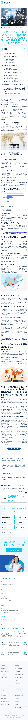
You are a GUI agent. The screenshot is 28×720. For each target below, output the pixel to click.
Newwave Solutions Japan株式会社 (12, 93)
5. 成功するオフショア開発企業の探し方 (12, 84)
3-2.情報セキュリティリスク (10, 69)
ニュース (4, 527)
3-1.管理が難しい (8, 68)
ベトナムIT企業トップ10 (8, 473)
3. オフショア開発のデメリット (10, 65)
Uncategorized (6, 517)
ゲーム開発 (5, 522)
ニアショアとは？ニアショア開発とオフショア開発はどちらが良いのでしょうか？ (14, 232)
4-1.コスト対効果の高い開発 (10, 75)
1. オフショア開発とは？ (8, 53)
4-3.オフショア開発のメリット (11, 78)
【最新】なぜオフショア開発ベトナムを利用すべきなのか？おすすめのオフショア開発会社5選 (14, 339)
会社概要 (3, 668)
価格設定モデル (18, 707)
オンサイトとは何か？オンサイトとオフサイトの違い (13, 478)
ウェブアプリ (4, 695)
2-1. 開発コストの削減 (9, 59)
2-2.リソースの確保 (8, 60)
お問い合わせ (18, 690)
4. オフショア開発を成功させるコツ (11, 73)
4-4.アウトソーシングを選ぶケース (12, 80)
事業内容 (17, 665)
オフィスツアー (4, 677)
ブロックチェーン (19, 527)
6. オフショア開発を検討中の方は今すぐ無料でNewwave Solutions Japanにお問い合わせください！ (13, 89)
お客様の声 (3, 674)
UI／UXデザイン (4, 692)
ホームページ (7, 27)
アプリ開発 (18, 517)
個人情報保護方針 (19, 695)
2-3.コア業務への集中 (9, 62)
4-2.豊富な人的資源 (8, 77)
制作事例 (3, 690)
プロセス (17, 701)
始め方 (16, 704)
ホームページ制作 (6, 532)
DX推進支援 (17, 683)
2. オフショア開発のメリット (9, 56)
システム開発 (18, 522)
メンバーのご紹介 (5, 671)
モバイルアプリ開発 (5, 704)
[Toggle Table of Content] (24, 49)
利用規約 (17, 698)
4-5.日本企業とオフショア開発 (11, 81)
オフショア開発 (17, 27)
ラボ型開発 (17, 671)
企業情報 (3, 665)
